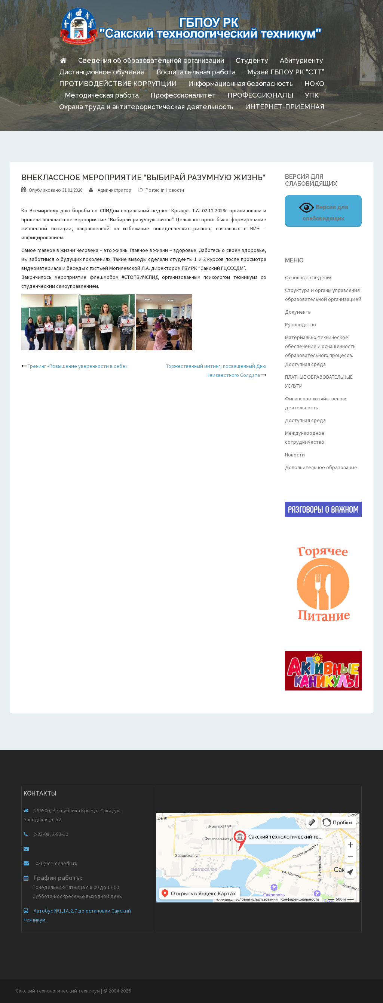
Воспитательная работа (196, 72)
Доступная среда (305, 420)
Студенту (252, 60)
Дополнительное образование (321, 467)
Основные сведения (309, 277)
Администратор (114, 190)
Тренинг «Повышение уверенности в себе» (78, 366)
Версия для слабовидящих (325, 212)
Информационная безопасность (240, 83)
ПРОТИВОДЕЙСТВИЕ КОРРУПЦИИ (118, 83)
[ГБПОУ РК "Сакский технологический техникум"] (191, 28)
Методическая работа (102, 95)
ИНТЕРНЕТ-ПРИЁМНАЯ (284, 107)
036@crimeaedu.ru (55, 863)
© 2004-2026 (117, 990)
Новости (175, 190)
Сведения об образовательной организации (151, 60)
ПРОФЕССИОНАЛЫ (260, 95)
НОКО (314, 83)
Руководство (300, 324)
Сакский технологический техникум (58, 990)
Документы (298, 311)
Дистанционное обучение (102, 72)
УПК (312, 95)
